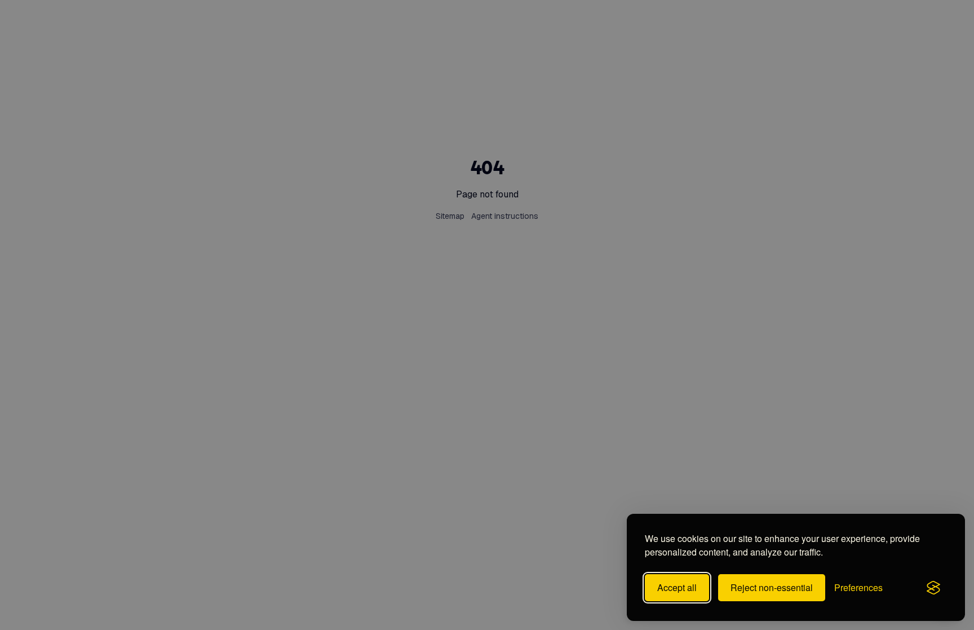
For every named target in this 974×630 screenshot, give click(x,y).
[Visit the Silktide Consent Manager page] (933, 587)
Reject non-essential (771, 587)
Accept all (677, 587)
